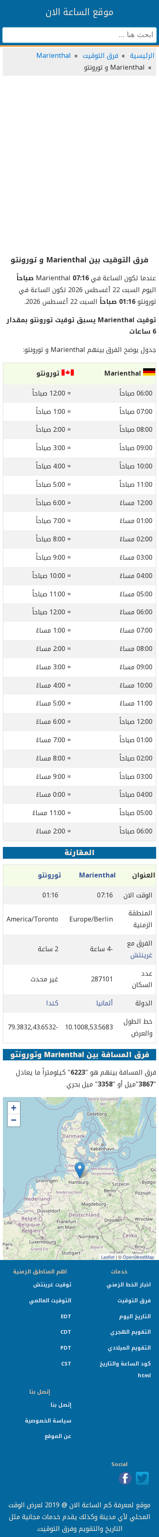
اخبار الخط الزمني (128, 1285)
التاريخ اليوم (135, 1316)
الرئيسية (142, 55)
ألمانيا (104, 1003)
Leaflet (108, 1256)
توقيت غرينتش (52, 1285)
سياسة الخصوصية (48, 1421)
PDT (65, 1348)
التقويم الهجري (130, 1332)
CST (66, 1364)
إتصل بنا (61, 1405)
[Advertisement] (79, 165)
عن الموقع (57, 1436)
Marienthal (53, 55)
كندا (52, 1003)
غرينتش (141, 955)
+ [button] (13, 1108)
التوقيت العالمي (50, 1300)
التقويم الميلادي (129, 1348)
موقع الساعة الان (79, 12)
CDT (65, 1332)
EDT (66, 1316)
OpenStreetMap (138, 1256)
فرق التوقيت (100, 55)
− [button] (13, 1120)
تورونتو (49, 875)
